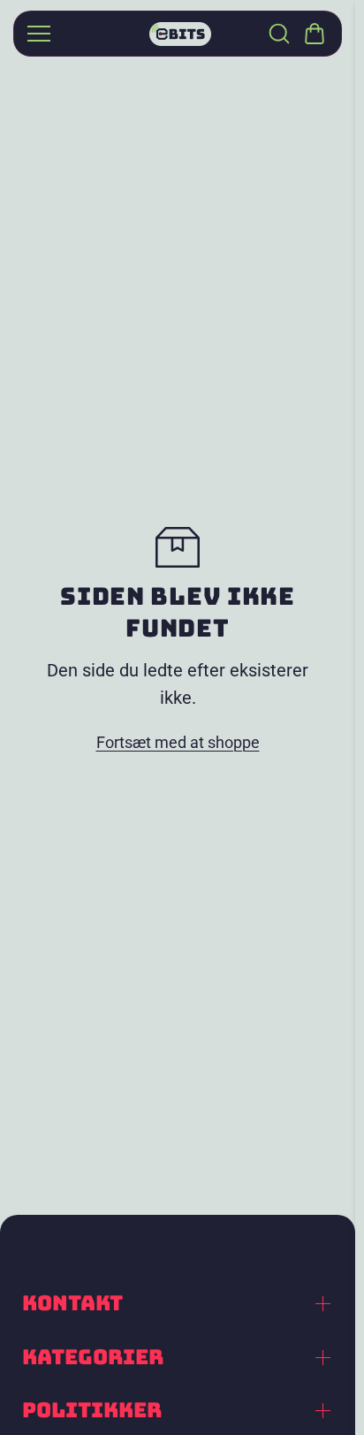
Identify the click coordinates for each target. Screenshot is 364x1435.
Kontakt (72, 1303)
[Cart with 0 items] (314, 33)
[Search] (279, 33)
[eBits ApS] (180, 34)
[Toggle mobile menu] (83, 33)
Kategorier (92, 1356)
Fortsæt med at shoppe (178, 742)
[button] (314, 33)
